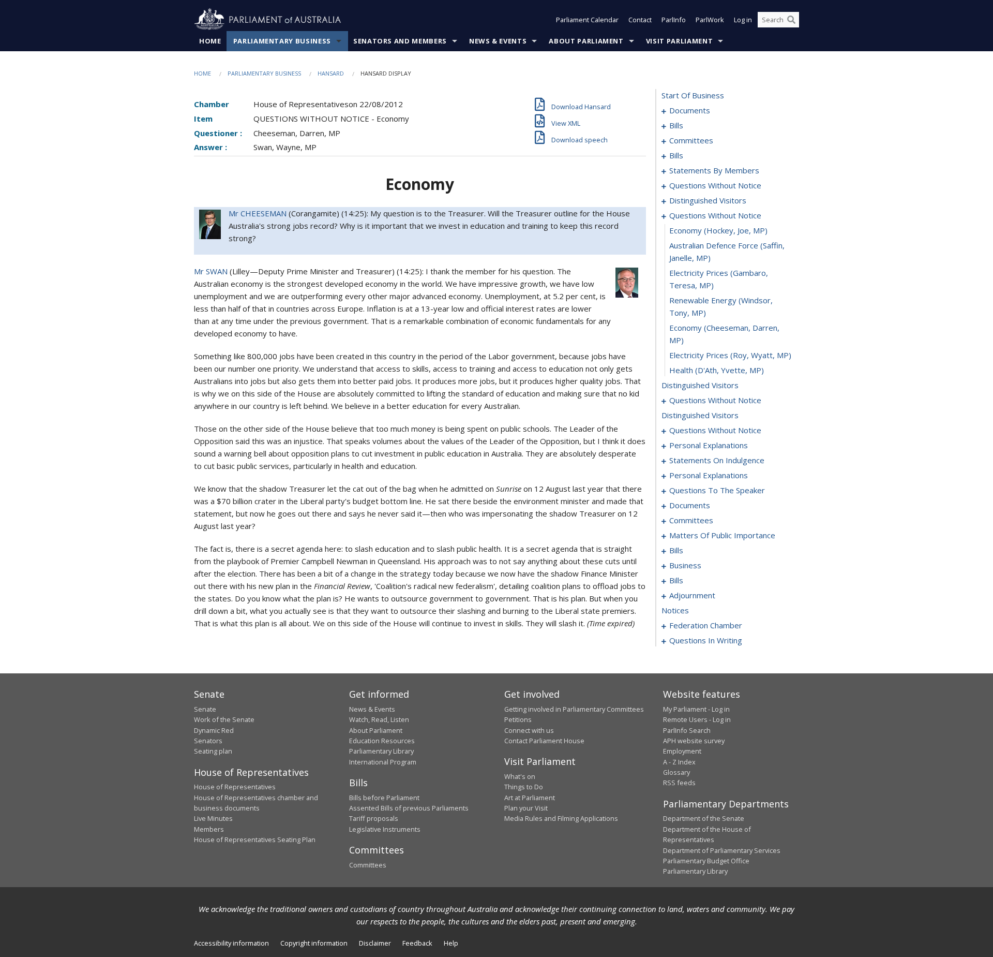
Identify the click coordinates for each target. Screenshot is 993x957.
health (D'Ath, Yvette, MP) (716, 370)
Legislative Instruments (384, 829)
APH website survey (694, 740)
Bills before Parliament (384, 797)
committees (691, 140)
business (685, 565)
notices (675, 610)
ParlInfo (673, 19)
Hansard (331, 73)
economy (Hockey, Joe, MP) (718, 230)
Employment (682, 751)
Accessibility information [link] (231, 943)
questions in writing (705, 640)
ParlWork (710, 19)
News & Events (497, 41)
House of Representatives (235, 786)
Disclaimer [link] (375, 943)
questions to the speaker (717, 490)
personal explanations (708, 445)
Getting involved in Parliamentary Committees (574, 709)
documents (689, 110)
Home (210, 41)
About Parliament (586, 41)
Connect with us (529, 730)
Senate (205, 709)
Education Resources (382, 740)
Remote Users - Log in (697, 719)
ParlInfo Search (687, 730)
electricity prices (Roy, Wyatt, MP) (730, 355)
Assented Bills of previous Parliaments (409, 808)
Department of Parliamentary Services (721, 850)
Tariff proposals (373, 818)
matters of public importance (722, 535)
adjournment (692, 595)
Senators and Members (400, 41)
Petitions (518, 719)
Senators (208, 740)
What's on (519, 776)
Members (209, 829)
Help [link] (451, 943)
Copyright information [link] (314, 943)
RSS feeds (679, 782)
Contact (640, 19)
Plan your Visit (526, 808)
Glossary (676, 772)
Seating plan (213, 751)
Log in (743, 19)
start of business (692, 95)
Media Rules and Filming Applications (561, 818)
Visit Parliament (679, 41)
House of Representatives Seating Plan (254, 839)
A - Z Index (679, 762)
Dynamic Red (214, 730)
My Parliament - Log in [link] (696, 709)
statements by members (714, 170)
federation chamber (705, 625)
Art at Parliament (529, 797)
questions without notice (715, 185)
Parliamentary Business (282, 41)
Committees (367, 865)
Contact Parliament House (544, 740)
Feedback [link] (417, 943)
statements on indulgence (716, 460)
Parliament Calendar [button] (587, 19)
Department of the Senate (703, 818)
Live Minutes (213, 818)
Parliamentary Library (381, 751)
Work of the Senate (224, 719)
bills (676, 125)
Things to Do (523, 786)
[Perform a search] (791, 19)
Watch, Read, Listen (379, 719)
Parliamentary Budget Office (706, 860)
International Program (382, 762)
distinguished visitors (707, 200)
